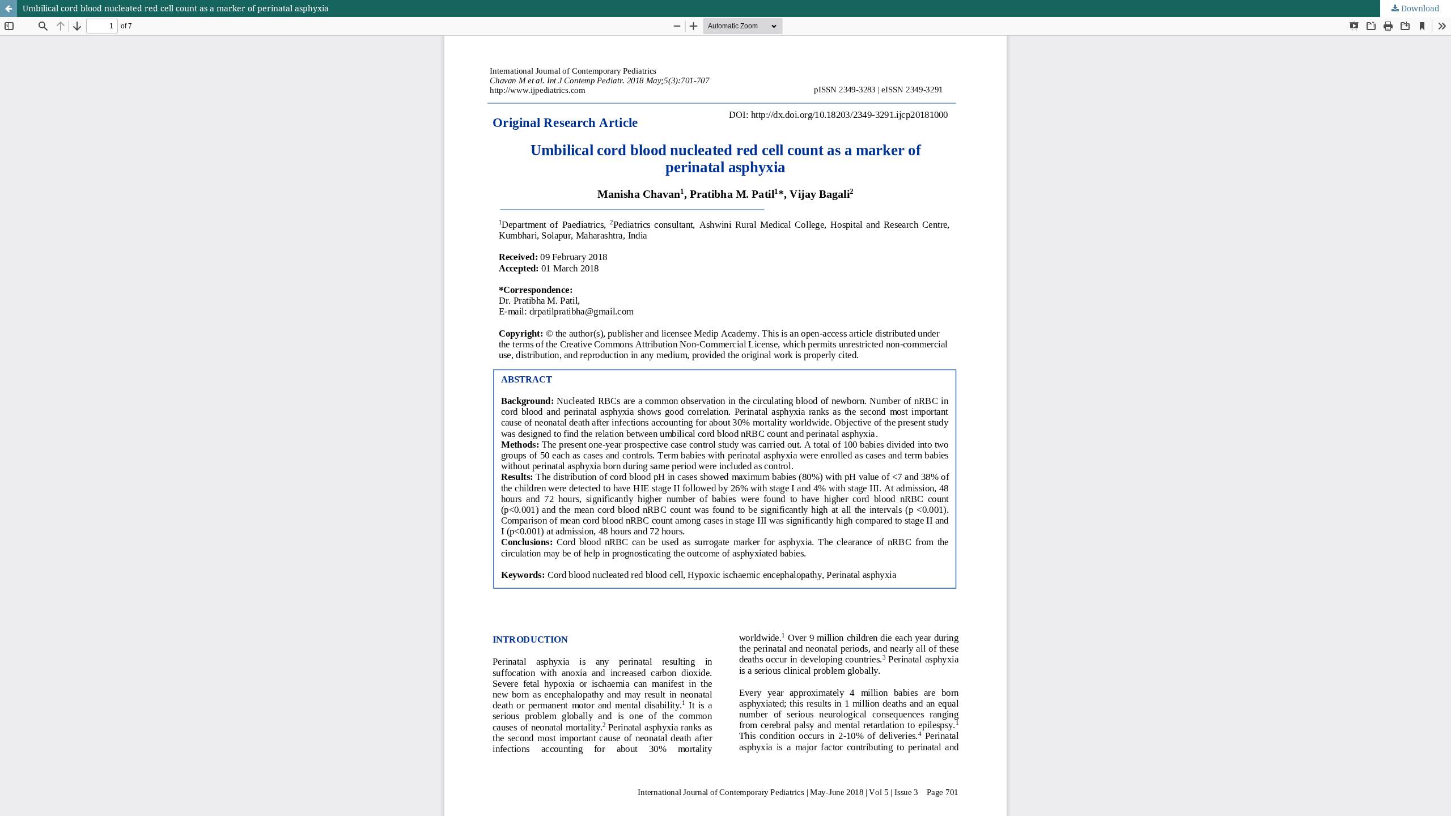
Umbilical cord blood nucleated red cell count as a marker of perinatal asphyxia (176, 8)
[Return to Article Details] (8, 8)
